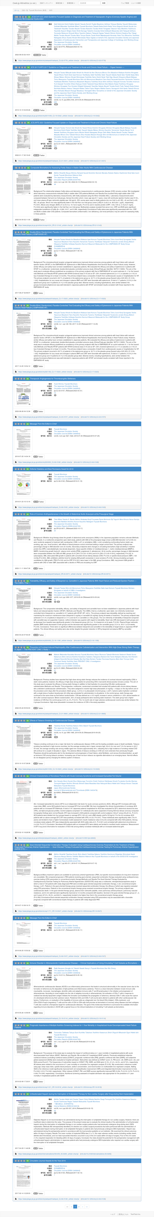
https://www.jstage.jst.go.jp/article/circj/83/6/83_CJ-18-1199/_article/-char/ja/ (45, 640)
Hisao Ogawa (91, 37)
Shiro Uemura (67, 657)
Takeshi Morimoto (112, 654)
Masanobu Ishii (117, 31)
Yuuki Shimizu (59, 384)
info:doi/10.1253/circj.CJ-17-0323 (93, 298)
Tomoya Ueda (129, 659)
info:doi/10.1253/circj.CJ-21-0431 (93, 161)
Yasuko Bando (125, 130)
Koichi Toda (119, 86)
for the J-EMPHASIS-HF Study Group (116, 244)
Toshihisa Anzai (96, 81)
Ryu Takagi (132, 33)
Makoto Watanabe (60, 654)
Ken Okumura (97, 72)
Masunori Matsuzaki (95, 244)
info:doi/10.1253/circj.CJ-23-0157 (93, 417)
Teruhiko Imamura (132, 81)
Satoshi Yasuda (80, 24)
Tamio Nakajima (116, 657)
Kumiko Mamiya (131, 781)
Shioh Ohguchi (113, 1032)
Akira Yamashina (98, 90)
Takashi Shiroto (109, 33)
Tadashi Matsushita (79, 1101)
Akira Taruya (80, 35)
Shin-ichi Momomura (87, 79)
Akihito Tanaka (59, 35)
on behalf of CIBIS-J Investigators (73, 590)
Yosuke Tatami (78, 1099)
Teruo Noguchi (117, 26)
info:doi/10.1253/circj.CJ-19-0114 (93, 1018)
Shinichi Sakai (84, 783)
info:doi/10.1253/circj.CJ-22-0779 (93, 60)
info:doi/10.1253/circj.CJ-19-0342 (87, 116)
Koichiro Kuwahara (79, 657)
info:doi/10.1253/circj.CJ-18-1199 (86, 640)
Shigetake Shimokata (122, 854)
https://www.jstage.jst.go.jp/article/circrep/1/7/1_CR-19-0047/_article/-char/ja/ (45, 911)
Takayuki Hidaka (78, 88)
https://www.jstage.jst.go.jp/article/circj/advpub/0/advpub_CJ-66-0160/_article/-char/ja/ (48, 507)
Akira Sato (119, 659)
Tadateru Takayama (93, 657)
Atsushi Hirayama (119, 77)
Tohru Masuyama (60, 79)
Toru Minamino (126, 35)
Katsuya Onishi (81, 84)
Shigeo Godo (71, 31)
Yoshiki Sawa (130, 75)
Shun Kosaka (85, 134)
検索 (103, 3)
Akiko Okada (111, 132)
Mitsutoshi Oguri (124, 1032)
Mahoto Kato (103, 84)
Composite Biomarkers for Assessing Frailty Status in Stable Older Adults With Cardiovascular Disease (72, 167)
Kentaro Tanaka (95, 659)
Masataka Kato (94, 783)
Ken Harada (58, 781)
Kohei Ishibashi (106, 31)
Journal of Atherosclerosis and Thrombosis (69, 790)
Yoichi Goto (68, 75)
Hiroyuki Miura (74, 33)
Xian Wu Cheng (110, 968)
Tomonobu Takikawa (61, 1032)
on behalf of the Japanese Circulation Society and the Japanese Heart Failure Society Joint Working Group (95, 91)
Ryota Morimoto (104, 519)
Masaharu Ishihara (103, 24)
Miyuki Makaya (131, 77)
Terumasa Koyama (108, 659)
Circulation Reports (61, 180)
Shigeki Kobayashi (84, 86)
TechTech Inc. (136, 1214)
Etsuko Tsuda (90, 35)
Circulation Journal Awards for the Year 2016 (48, 1160)
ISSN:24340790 (74, 180)
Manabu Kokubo (108, 173)
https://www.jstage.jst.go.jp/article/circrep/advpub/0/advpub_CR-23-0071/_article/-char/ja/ (50, 574)
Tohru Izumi (115, 239)
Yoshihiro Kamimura (107, 854)
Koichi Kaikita (69, 24)
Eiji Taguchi (115, 519)
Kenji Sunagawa (125, 239)
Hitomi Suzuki (68, 781)
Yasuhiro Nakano (85, 33)
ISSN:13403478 (91, 790)
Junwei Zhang (123, 241)
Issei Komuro (77, 75)
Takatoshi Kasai (92, 84)
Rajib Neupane (59, 968)
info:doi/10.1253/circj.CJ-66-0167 (93, 956)
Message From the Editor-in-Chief (43, 423)
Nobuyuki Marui (106, 783)
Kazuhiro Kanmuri (81, 244)
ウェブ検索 (125, 3)
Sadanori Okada (125, 654)
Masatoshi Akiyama (84, 81)
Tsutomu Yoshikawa (95, 241)
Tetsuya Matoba (116, 24)
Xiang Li (88, 968)
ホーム (16, 10)
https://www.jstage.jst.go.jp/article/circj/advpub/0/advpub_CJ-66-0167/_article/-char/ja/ (48, 956)
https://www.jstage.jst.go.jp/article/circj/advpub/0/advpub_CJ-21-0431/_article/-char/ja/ (48, 161)
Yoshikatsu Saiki (88, 75)
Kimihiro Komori (73, 521)
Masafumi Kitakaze (118, 72)
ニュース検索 (136, 3)
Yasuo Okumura (100, 654)
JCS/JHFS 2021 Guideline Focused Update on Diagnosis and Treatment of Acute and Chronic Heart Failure (74, 122)
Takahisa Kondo (60, 726)
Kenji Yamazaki (112, 79)
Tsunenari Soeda (60, 661)
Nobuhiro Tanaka (92, 28)
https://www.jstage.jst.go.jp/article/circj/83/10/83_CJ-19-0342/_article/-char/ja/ (45, 116)
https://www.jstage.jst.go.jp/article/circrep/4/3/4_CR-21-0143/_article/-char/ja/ (45, 225)
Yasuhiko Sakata (97, 86)
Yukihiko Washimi (78, 856)
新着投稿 (70, 3)
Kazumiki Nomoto (66, 659)
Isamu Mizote (79, 132)
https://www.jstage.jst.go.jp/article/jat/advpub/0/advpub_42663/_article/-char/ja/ (46, 838)
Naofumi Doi (105, 657)
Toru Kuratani (73, 86)
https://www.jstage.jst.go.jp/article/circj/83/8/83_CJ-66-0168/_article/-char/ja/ (45, 462)
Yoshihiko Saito (99, 75)
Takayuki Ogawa (98, 33)
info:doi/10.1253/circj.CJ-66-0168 (86, 462)
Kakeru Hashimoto (120, 173)
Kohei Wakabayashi (103, 35)
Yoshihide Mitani (73, 26)
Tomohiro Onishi (92, 781)
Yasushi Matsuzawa (130, 24)
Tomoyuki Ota (110, 1099)
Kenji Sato (131, 173)
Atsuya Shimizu (71, 173)
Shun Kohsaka (59, 90)
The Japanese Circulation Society (66, 42)
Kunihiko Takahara (85, 1032)
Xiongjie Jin (69, 968)
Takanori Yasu (116, 28)
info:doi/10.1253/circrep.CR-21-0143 (88, 225)
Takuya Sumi (73, 1032)
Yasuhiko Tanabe (68, 28)
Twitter (40, 55)
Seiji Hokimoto (59, 24)
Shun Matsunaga (79, 781)
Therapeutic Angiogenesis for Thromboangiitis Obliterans (53, 378)
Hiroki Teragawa (104, 28)
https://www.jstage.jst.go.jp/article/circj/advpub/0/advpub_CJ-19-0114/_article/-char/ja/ (48, 1018)
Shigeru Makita (99, 88)
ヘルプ (112, 1214)
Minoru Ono (106, 72)
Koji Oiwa (86, 659)
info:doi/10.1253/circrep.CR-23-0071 (97, 574)
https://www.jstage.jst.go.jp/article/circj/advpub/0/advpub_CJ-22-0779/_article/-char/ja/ (48, 60)
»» (87, 1206)
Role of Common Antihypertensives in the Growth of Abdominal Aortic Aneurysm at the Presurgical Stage (72, 514)
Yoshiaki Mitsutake (60, 26)
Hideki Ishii (116, 783)
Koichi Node (107, 26)
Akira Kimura (124, 519)
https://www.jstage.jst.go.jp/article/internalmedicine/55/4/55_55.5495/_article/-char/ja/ (48, 1154)
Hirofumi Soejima (122, 33)
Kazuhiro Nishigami (86, 521)
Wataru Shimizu (64, 77)
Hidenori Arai (77, 175)
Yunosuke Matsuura (61, 33)
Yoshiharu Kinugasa (126, 84)
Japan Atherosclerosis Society (64, 788)
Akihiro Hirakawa (81, 519)
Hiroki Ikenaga (82, 31)
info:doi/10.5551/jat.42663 (85, 838)
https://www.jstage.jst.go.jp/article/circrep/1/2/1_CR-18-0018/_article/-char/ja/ (45, 1087)
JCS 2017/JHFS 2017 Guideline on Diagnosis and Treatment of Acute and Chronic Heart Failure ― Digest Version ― (77, 67)
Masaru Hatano (66, 88)
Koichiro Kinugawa (131, 72)
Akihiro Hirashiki (59, 173)
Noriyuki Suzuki (82, 173)
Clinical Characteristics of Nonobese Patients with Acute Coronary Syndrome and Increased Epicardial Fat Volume (75, 776)
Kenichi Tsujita (91, 24)
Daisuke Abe (77, 659)
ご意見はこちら (122, 1214)
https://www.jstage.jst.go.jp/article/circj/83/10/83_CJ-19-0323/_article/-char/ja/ (45, 769)
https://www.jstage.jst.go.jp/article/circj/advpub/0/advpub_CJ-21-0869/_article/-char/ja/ (48, 713)
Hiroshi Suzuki (128, 26)
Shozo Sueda (67, 37)
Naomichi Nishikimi (60, 521)
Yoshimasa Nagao (65, 1101)
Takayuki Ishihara (129, 31)
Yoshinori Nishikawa (105, 781)
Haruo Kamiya (134, 519)
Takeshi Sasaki (79, 968)
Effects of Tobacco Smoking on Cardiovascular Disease (52, 720)
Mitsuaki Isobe (71, 72)
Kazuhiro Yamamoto (125, 79)
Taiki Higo (109, 77)
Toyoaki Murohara (86, 26)
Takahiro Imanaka (93, 31)
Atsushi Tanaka (80, 28)
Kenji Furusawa (93, 519)
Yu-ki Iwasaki (58, 84)
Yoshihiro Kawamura (100, 1032)
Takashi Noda (98, 26)
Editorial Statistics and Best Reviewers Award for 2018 (51, 469)
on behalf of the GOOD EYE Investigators (123, 856)
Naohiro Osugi (99, 1099)
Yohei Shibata (89, 1099)
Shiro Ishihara (108, 81)
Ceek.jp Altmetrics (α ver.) (24, 2)
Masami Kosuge (70, 90)
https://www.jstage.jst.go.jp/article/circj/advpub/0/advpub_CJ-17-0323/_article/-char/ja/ (48, 298)
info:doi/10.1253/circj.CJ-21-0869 (93, 713)
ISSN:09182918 (73, 1106)
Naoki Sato (121, 75)
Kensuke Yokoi (115, 35)
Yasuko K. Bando (69, 519)
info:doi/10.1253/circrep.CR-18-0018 (88, 1087)
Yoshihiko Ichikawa (68, 244)
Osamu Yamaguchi (112, 88)
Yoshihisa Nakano (72, 726)
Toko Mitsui (58, 519)
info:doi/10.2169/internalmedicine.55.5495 (96, 1154)
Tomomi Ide (70, 128)
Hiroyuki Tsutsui (59, 72)
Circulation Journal (60, 44)
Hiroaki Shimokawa (79, 37)
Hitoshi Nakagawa (90, 132)
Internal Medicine (60, 1106)
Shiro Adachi (83, 726)
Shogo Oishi (102, 132)
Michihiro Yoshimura (128, 28)
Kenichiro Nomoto (95, 173)
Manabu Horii (127, 657)
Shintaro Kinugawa (60, 86)
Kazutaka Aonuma (73, 654)
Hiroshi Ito (80, 72)
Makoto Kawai (113, 84)
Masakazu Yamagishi (84, 90)
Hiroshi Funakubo (119, 781)
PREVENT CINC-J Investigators (89, 661)
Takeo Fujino (89, 88)
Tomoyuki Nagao (60, 783)
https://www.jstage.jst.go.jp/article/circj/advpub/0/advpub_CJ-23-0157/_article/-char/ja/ (48, 417)
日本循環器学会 (59, 246)
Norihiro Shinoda (72, 783)
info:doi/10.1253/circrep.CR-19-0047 (88, 911)
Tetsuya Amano (125, 783)
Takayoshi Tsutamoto (110, 241)
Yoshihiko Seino (90, 77)
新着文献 (59, 3)
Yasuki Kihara (59, 75)
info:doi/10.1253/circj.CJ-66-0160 (93, 507)
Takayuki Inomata (119, 81)
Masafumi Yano (101, 79)
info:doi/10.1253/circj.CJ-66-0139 (93, 1199)
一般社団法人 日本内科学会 (63, 1104)
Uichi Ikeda (124, 88)
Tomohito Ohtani (70, 84)
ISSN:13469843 (74, 44)
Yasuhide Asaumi (60, 31)
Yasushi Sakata (111, 75)
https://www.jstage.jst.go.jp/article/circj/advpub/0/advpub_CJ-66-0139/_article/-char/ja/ (48, 1199)
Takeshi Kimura (133, 88)
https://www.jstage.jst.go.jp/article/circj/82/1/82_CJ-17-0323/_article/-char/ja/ (45, 372)
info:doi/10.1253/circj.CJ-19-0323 (87, 769)
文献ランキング (45, 3)
